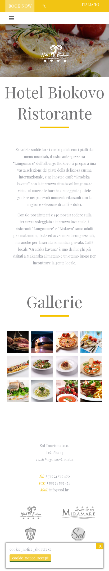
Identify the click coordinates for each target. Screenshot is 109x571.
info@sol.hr (59, 489)
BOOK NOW (19, 6)
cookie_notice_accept (30, 557)
